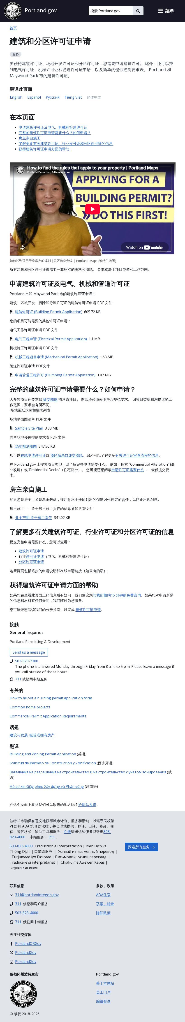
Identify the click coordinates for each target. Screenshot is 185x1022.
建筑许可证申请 (31, 550)
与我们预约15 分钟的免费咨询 (117, 595)
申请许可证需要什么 (127, 469)
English (16, 97)
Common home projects (30, 707)
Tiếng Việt (73, 97)
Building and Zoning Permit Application (43, 753)
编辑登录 (103, 1001)
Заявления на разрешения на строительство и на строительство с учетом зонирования (88, 772)
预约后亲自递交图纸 (66, 455)
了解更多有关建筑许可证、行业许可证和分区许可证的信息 (66, 143)
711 (52, 837)
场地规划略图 (26, 446)
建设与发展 (19, 735)
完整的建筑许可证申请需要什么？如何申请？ (55, 132)
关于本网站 (105, 983)
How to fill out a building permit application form (51, 698)
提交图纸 (50, 399)
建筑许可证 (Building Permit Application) (48, 311)
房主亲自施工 (29, 138)
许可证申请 (35, 556)
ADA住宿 (103, 894)
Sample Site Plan (29, 428)
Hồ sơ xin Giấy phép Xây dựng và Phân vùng (47, 786)
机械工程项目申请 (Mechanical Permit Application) (56, 356)
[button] (166, 11)
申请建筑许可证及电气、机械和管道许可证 (53, 127)
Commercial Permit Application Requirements (48, 716)
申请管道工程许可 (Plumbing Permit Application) (55, 374)
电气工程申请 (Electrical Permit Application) (51, 338)
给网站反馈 (87, 804)
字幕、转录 (105, 903)
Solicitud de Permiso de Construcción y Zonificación (53, 763)
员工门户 (103, 992)
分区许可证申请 (31, 561)
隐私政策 (103, 912)
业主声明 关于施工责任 (33, 517)
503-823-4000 (21, 846)
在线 (67, 831)
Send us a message (29, 652)
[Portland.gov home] (30, 11)
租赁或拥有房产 (42, 735)
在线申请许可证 (33, 455)
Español (34, 97)
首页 (13, 27)
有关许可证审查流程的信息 (137, 455)
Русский (53, 97)
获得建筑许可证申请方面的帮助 (45, 148)
